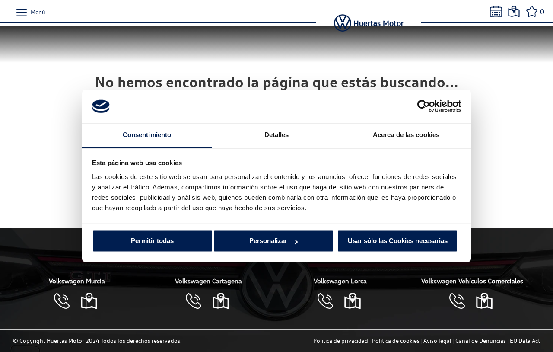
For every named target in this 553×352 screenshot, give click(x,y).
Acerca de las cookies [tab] (406, 134)
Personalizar (268, 241)
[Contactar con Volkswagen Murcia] (66, 301)
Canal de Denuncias (480, 340)
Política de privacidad (340, 340)
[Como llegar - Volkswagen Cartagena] (221, 301)
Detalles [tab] (276, 134)
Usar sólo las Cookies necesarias (398, 241)
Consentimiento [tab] (147, 134)
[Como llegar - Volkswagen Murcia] (89, 301)
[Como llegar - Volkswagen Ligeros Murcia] (484, 301)
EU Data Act (525, 340)
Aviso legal (437, 340)
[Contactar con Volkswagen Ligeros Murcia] (461, 301)
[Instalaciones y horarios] (513, 11)
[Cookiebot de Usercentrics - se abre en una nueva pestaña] (423, 106)
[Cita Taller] (496, 12)
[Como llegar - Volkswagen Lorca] (352, 301)
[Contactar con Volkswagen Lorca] (330, 301)
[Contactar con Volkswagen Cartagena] (198, 301)
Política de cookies (396, 340)
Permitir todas (152, 241)
